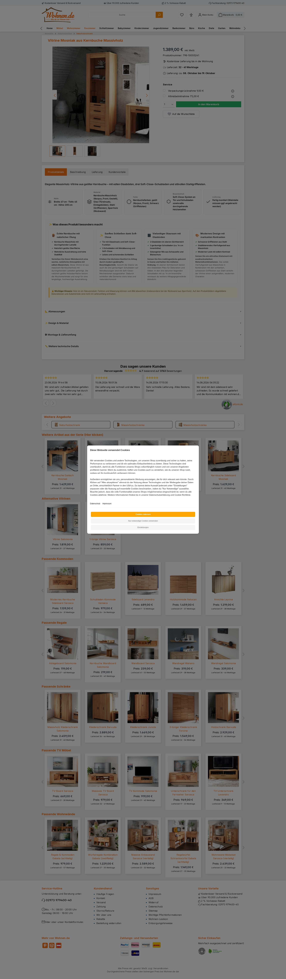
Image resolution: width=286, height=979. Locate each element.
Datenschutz (95, 504)
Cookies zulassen (143, 514)
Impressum (106, 504)
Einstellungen (143, 527)
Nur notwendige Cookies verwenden (143, 521)
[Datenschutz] (90, 498)
